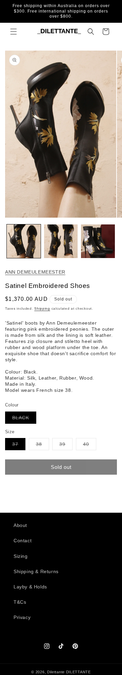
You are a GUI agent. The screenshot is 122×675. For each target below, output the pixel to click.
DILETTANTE (78, 672)
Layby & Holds (30, 586)
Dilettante (56, 672)
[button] (13, 31)
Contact (23, 540)
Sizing (21, 556)
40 (89, 445)
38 (42, 445)
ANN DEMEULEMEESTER (35, 272)
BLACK (24, 419)
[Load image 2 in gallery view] (61, 241)
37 (18, 445)
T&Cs (20, 602)
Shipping (42, 308)
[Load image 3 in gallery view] (98, 241)
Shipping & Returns (36, 571)
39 (66, 445)
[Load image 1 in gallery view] (24, 241)
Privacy (22, 617)
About (20, 525)
